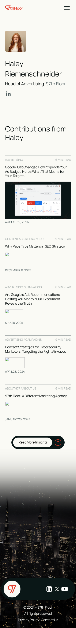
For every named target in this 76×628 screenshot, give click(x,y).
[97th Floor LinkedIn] (49, 589)
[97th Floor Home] (12, 589)
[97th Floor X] (57, 589)
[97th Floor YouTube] (64, 589)
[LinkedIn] (8, 94)
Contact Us (49, 619)
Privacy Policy (28, 619)
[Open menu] (66, 8)
